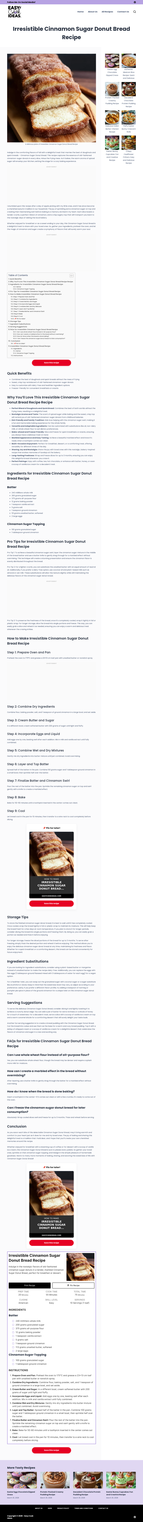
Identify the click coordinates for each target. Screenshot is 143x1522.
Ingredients (18, 349)
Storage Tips (15, 321)
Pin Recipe (75, 1285)
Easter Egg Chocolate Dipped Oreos (112, 72)
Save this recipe (51, 362)
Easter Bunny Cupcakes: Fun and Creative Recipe (119, 1493)
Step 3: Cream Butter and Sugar (25, 301)
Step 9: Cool (18, 316)
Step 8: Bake (18, 314)
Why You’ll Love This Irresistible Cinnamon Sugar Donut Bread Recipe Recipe (41, 282)
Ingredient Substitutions (20, 324)
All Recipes (107, 11)
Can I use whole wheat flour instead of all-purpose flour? (36, 332)
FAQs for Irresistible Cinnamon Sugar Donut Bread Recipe (34, 329)
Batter (19, 287)
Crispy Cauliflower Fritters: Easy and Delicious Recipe (128, 157)
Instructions (18, 355)
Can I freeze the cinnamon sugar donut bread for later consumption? (41, 338)
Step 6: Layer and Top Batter (24, 309)
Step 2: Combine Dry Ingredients (25, 299)
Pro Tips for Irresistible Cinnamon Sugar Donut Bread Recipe (35, 291)
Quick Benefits (16, 279)
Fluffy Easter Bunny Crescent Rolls (129, 129)
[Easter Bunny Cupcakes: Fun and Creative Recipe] (121, 1480)
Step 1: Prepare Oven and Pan (24, 297)
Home (80, 11)
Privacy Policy (63, 1508)
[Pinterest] (135, 2)
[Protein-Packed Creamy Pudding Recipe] (55, 1480)
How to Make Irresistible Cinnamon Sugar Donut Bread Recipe (35, 294)
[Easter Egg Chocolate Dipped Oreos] (22, 1480)
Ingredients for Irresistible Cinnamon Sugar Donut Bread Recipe (36, 284)
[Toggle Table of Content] (70, 276)
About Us (92, 11)
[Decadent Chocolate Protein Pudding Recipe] (88, 1480)
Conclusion (15, 341)
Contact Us (123, 11)
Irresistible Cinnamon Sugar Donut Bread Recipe (30, 346)
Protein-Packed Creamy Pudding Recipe (112, 100)
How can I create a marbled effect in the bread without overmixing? (40, 334)
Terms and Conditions (83, 1508)
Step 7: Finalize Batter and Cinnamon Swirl (29, 311)
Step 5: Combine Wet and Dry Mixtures (28, 306)
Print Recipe (29, 1285)
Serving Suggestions (18, 327)
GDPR (50, 1508)
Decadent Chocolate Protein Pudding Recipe (86, 1493)
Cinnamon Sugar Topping (25, 289)
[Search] (134, 11)
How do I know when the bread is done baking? (33, 336)
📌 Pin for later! (19, 319)
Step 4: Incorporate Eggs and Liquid (27, 304)
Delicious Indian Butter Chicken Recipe (112, 129)
